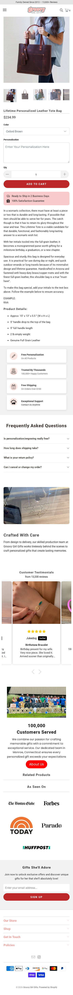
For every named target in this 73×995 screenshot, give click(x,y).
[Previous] (6, 50)
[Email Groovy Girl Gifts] (33, 957)
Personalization (11, 139)
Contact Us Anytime (30, 404)
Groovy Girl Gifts (30, 987)
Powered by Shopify (48, 987)
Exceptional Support (32, 401)
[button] (34, 671)
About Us (36, 764)
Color (6, 124)
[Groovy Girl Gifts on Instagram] (39, 957)
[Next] (67, 50)
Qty (5, 167)
